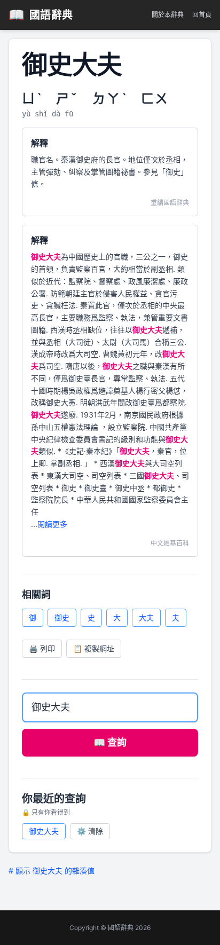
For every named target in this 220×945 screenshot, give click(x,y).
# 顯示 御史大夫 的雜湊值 (52, 870)
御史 (61, 617)
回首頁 (201, 15)
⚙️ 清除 (90, 831)
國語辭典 (41, 14)
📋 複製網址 (93, 648)
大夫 (146, 617)
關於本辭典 (168, 15)
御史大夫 (44, 831)
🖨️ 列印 (42, 648)
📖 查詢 (110, 742)
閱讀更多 (52, 524)
